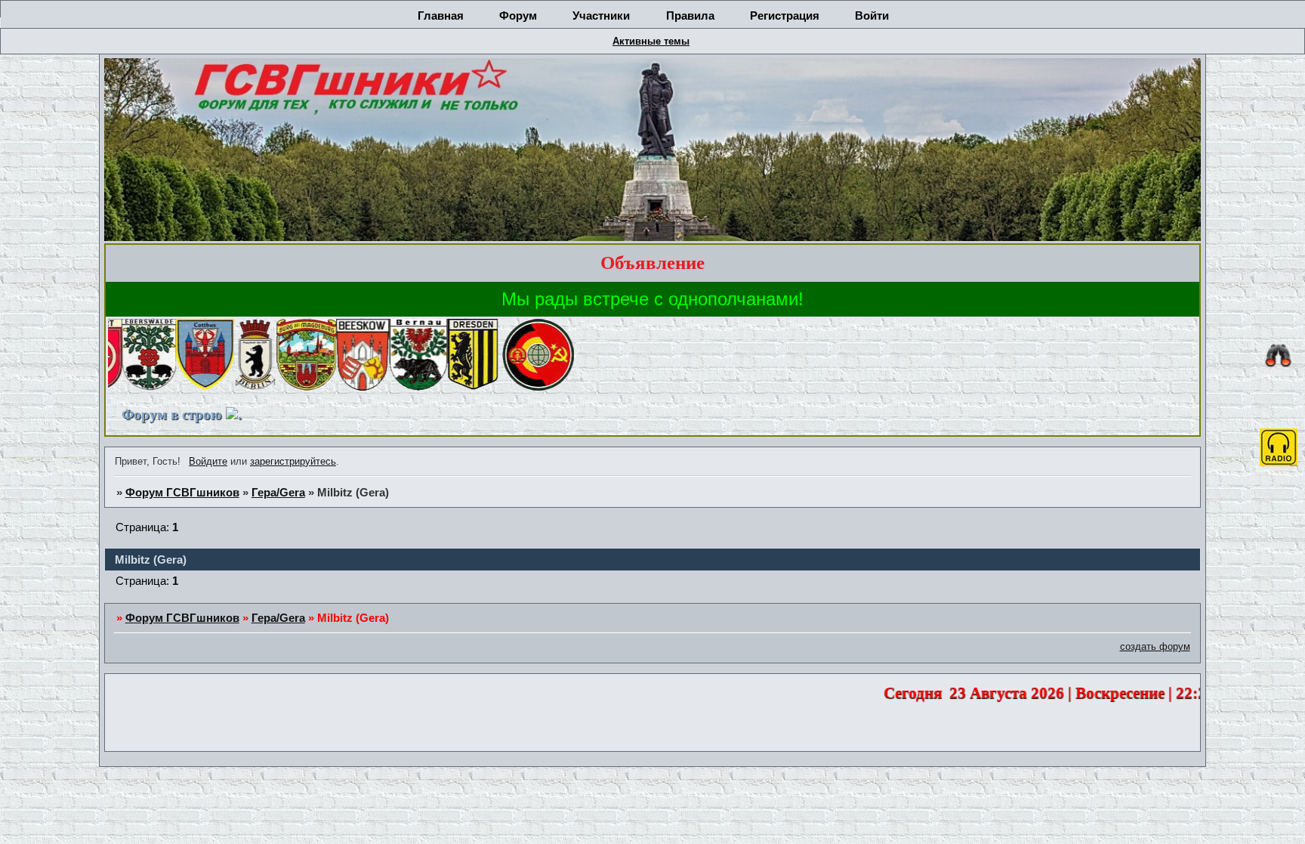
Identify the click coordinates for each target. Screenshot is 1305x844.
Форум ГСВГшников (182, 493)
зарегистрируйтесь (293, 461)
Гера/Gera (278, 493)
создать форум (1155, 646)
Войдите (208, 461)
